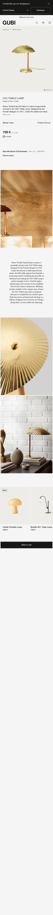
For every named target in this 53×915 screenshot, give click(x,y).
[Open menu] (49, 22)
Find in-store (8, 155)
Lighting (6, 29)
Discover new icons (27, 17)
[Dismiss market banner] (48, 3)
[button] (43, 22)
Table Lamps (16, 29)
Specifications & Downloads (15, 151)
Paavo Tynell (14, 101)
